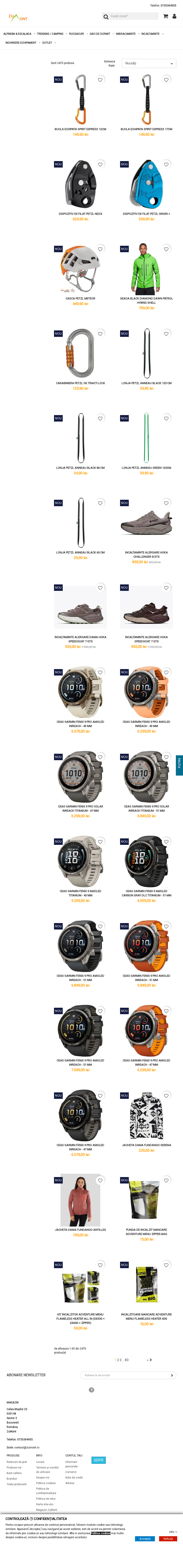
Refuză (168, 1538)
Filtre (179, 763)
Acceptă (144, 1538)
